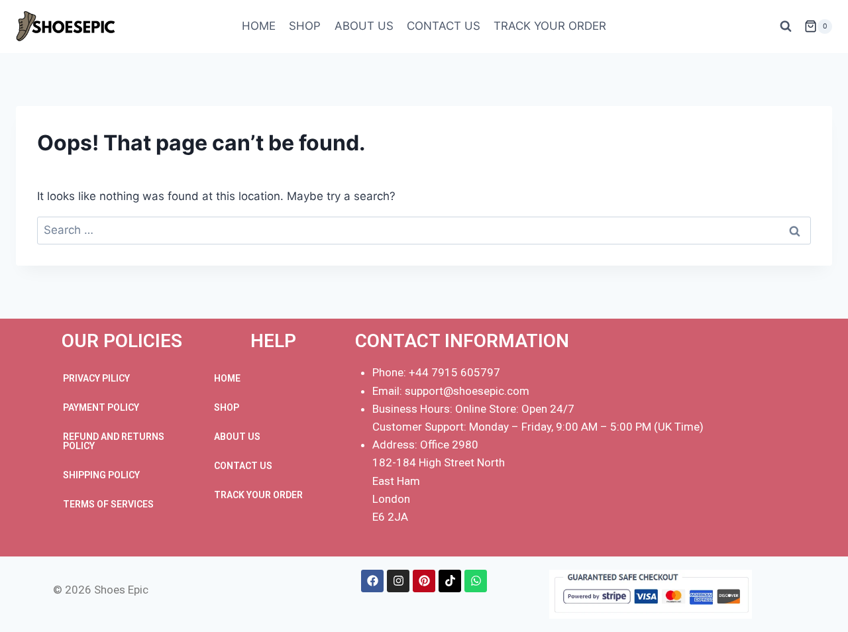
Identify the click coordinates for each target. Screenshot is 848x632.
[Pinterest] (424, 581)
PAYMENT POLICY (101, 407)
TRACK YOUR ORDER (550, 25)
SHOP (305, 25)
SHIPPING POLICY (101, 475)
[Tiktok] (450, 581)
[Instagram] (398, 581)
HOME (259, 25)
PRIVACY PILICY (96, 378)
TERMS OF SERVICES (108, 504)
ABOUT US (364, 25)
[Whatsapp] (475, 581)
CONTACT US (443, 25)
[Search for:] (424, 230)
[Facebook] (372, 581)
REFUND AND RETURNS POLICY (113, 441)
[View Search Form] (786, 26)
